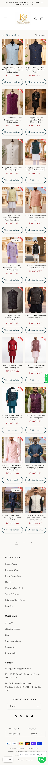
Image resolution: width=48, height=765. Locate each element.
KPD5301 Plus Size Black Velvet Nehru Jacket (35, 267)
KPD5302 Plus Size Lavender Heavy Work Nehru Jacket (12, 268)
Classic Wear (11, 564)
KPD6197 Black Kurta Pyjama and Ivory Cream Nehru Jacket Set (35, 518)
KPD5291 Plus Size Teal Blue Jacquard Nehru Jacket (35, 468)
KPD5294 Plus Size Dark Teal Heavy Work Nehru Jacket (12, 418)
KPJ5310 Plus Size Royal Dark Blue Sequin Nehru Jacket (36, 70)
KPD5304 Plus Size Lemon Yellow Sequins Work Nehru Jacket (12, 218)
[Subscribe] (38, 706)
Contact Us (10, 647)
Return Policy (11, 653)
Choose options (12, 82)
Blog (7, 635)
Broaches (9, 606)
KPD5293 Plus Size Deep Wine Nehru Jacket (36, 417)
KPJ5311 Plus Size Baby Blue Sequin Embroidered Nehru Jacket (12, 70)
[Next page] (31, 543)
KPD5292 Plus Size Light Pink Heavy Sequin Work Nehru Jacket (12, 468)
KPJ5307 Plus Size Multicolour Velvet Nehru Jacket (35, 120)
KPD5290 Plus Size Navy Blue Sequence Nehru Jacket (12, 518)
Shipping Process (13, 629)
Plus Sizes (9, 582)
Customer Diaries (13, 641)
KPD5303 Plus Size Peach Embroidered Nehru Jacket (35, 218)
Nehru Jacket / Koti (14, 588)
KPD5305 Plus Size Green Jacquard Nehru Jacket (35, 169)
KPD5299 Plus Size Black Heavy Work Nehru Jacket (35, 318)
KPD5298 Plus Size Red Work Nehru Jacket (12, 367)
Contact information (25, 760)
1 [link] (16, 542)
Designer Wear (12, 570)
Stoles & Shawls (12, 594)
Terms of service (18, 756)
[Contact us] (42, 759)
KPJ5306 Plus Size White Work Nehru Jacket (12, 169)
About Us (9, 623)
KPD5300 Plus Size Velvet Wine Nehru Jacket (12, 318)
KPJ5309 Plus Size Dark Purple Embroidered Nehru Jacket (12, 120)
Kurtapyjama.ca (23, 748)
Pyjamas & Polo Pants (15, 600)
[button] (5, 19)
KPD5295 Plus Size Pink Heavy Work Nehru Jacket (35, 368)
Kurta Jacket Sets (13, 576)
